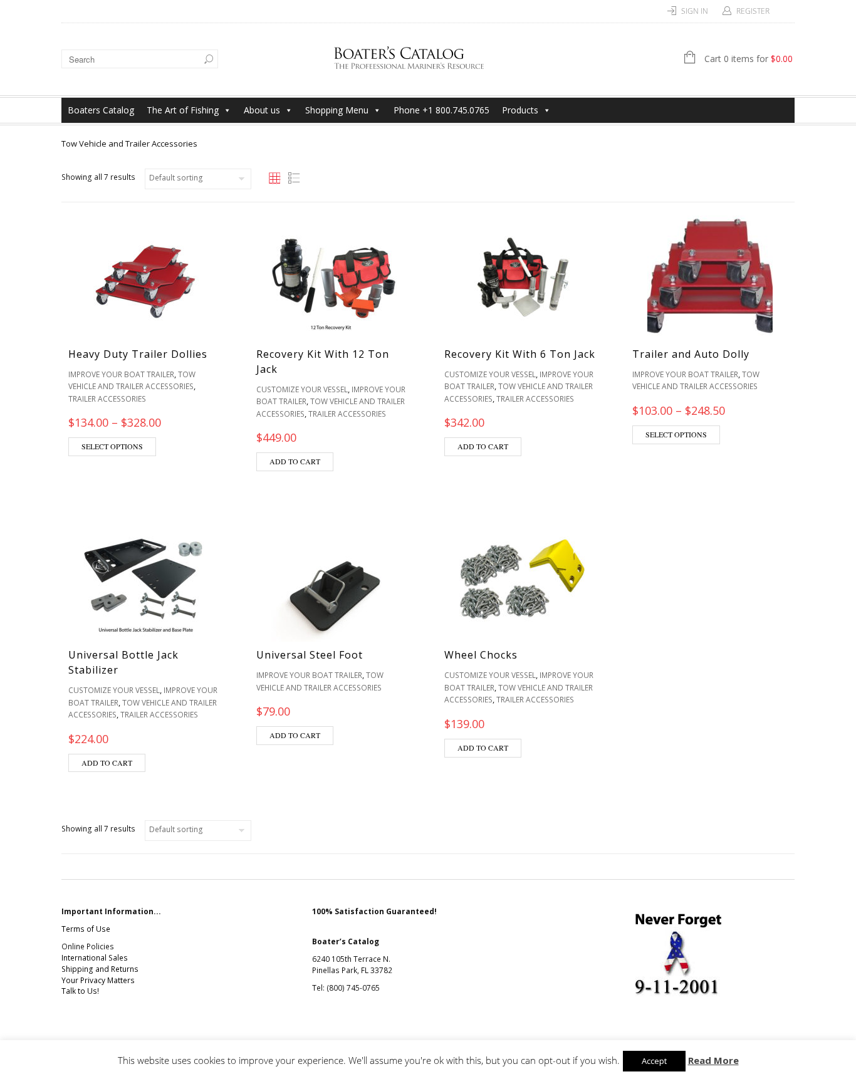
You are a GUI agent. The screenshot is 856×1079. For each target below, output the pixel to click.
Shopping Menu (336, 110)
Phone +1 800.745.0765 (441, 110)
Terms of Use (85, 929)
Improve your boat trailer (121, 374)
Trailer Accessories (107, 399)
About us (262, 110)
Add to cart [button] (294, 461)
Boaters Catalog (101, 110)
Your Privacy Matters (98, 980)
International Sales (94, 957)
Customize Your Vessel (302, 389)
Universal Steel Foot (309, 655)
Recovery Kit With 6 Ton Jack (519, 354)
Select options (112, 446)
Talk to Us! (80, 991)
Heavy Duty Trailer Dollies (137, 354)
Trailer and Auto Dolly (690, 354)
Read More (713, 1060)
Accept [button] (654, 1060)
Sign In (694, 11)
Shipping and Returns (99, 969)
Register (753, 11)
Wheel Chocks (481, 655)
